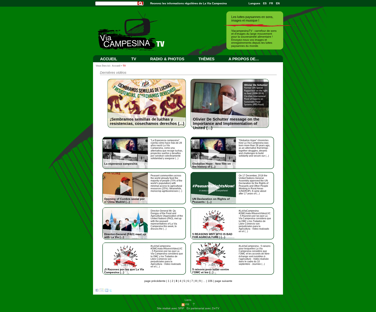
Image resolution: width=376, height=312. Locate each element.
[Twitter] (110, 290)
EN (278, 3)
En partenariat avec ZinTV (203, 308)
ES (265, 3)
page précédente (154, 280)
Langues (254, 3)
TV (133, 59)
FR (271, 3)
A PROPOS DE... (244, 59)
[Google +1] (101, 290)
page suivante (223, 280)
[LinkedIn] (106, 290)
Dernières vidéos (113, 73)
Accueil (108, 59)
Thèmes (206, 59)
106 (210, 280)
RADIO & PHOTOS (167, 59)
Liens (188, 299)
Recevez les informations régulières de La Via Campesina (188, 3)
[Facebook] (97, 290)
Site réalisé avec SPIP (171, 308)
